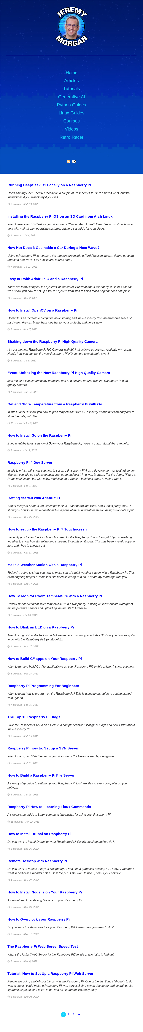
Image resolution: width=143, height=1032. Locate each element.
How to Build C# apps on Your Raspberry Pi (44, 659)
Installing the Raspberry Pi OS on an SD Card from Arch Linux (60, 216)
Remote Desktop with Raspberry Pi (37, 861)
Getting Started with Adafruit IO (33, 498)
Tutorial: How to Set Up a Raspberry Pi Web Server (50, 974)
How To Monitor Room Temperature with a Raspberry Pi (54, 596)
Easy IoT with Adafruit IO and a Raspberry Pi (45, 279)
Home (71, 72)
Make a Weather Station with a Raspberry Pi (44, 565)
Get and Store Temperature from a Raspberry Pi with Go (54, 404)
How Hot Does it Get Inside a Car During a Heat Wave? (53, 248)
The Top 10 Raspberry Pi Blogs (34, 717)
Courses (71, 120)
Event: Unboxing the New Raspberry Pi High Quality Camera (58, 373)
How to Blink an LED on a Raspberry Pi (40, 627)
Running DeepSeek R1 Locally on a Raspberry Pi (49, 185)
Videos (71, 128)
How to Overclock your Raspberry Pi (38, 919)
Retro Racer (71, 137)
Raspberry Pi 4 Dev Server (29, 462)
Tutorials (71, 88)
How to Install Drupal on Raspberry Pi (39, 834)
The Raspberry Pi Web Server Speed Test (42, 946)
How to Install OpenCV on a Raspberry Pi (42, 310)
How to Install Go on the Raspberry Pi (39, 435)
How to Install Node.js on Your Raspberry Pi (44, 892)
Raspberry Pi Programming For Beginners (43, 686)
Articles (71, 80)
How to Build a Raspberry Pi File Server (40, 775)
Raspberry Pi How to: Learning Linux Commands (49, 807)
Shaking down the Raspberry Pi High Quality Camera (52, 342)
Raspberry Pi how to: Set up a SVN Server (43, 748)
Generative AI (71, 96)
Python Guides (71, 104)
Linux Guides (71, 112)
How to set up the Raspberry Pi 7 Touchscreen (47, 529)
